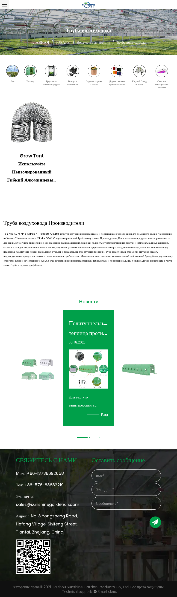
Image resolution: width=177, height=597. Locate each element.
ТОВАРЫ (63, 42)
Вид (53, 415)
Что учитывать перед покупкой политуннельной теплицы (139, 328)
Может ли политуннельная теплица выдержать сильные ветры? (37, 328)
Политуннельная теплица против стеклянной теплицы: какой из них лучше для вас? (88, 328)
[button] (58, 437)
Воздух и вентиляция (93, 42)
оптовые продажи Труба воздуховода (105, 252)
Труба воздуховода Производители (97, 238)
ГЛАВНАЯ (40, 42)
